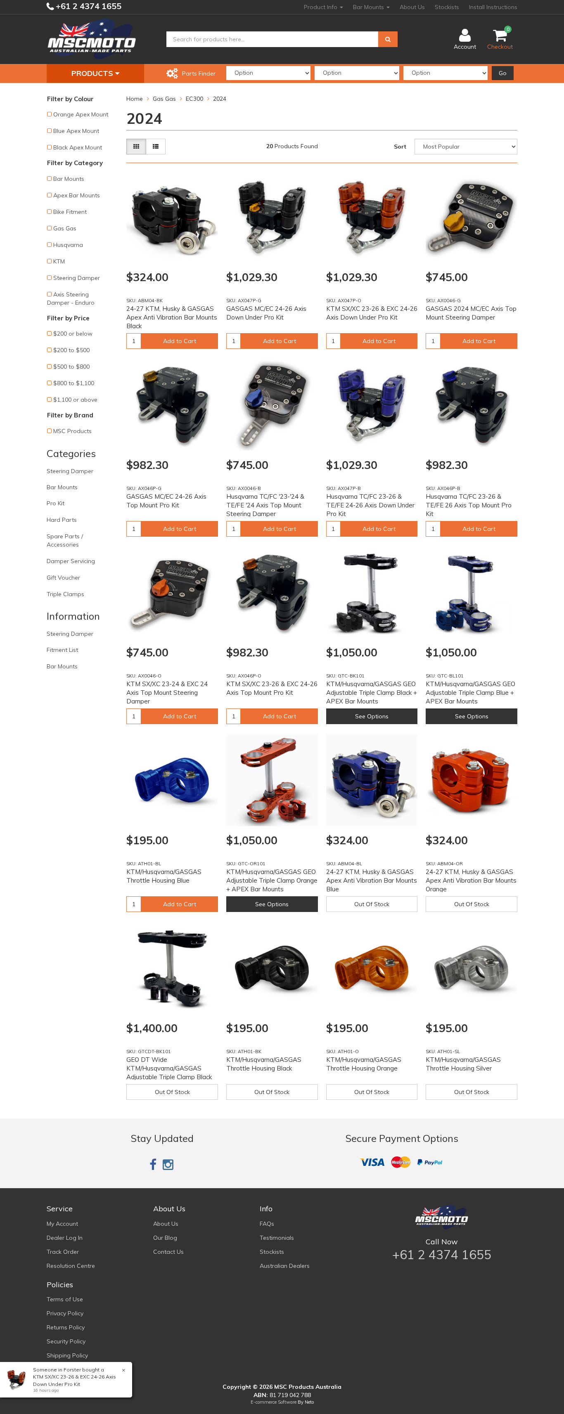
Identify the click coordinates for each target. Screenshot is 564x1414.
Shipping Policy (67, 1355)
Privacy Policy (65, 1313)
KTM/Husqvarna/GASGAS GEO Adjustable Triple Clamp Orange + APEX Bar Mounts (272, 880)
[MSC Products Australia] (92, 39)
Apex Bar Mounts (76, 195)
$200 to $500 (71, 350)
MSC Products (72, 431)
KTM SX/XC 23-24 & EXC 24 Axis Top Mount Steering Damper (167, 692)
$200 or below (72, 333)
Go (503, 73)
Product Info (321, 7)
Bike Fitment (70, 212)
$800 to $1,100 (73, 383)
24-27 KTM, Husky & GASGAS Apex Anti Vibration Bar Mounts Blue (371, 880)
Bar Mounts (369, 7)
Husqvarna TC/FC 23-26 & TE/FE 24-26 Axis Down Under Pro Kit (370, 505)
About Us (412, 7)
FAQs (267, 1223)
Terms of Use (65, 1299)
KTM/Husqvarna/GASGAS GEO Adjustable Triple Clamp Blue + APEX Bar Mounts (470, 692)
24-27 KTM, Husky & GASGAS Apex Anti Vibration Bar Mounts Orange (471, 880)
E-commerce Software (273, 1402)
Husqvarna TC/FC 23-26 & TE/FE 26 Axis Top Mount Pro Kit (469, 505)
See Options (372, 716)
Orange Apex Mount (80, 114)
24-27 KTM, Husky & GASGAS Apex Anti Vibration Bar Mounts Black (171, 317)
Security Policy (66, 1341)
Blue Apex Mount (76, 131)
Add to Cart (179, 341)
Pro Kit (55, 503)
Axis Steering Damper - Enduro (71, 298)
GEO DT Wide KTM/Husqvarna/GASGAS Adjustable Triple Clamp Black (169, 1068)
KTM (59, 261)
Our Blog (165, 1237)
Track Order (63, 1251)
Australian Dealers (285, 1266)
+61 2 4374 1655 (87, 6)
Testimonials (277, 1237)
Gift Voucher (63, 577)
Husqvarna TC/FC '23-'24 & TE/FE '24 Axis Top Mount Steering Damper (265, 505)
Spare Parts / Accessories (65, 540)
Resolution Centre (71, 1266)
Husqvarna (68, 245)
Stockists (447, 7)
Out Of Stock (371, 904)
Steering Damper (76, 278)
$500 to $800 (71, 366)
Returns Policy (66, 1327)
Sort (400, 146)
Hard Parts (62, 519)
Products (93, 73)
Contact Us (168, 1251)
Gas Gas (64, 228)
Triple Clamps (65, 594)
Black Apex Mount (77, 147)
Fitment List (62, 650)
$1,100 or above (75, 399)
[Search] (388, 39)
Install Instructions (493, 7)
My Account (62, 1223)
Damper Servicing (71, 561)
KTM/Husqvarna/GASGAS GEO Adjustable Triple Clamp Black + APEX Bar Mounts (371, 692)
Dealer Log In (65, 1237)
